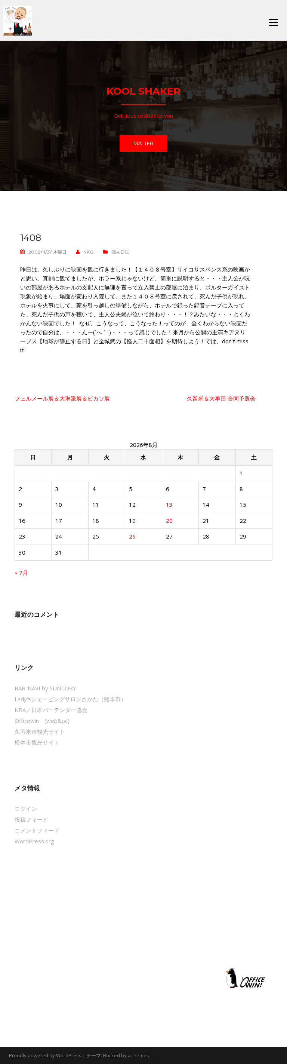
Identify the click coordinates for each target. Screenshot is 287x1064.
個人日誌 (120, 252)
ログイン (26, 808)
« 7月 (21, 572)
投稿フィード (31, 819)
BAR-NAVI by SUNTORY (45, 688)
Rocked (111, 1055)
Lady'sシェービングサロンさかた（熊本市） (70, 699)
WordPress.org (34, 841)
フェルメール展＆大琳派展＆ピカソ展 (62, 398)
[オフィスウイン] (244, 977)
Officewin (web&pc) (42, 720)
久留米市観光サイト (40, 731)
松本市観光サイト (37, 742)
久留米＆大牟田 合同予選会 (221, 398)
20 (169, 520)
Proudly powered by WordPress (45, 1055)
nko (88, 252)
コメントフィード (37, 830)
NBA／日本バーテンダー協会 (51, 710)
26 (132, 536)
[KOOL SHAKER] (17, 20)
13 (169, 504)
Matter (143, 143)
